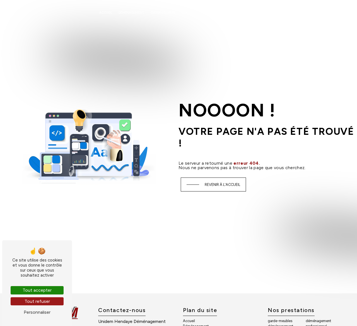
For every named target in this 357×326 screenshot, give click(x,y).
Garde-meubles (163, 13)
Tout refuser (37, 301)
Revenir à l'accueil (222, 185)
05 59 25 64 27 (240, 12)
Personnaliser (37, 312)
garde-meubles (280, 321)
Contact (189, 13)
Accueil (105, 13)
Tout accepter (37, 290)
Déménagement (131, 13)
